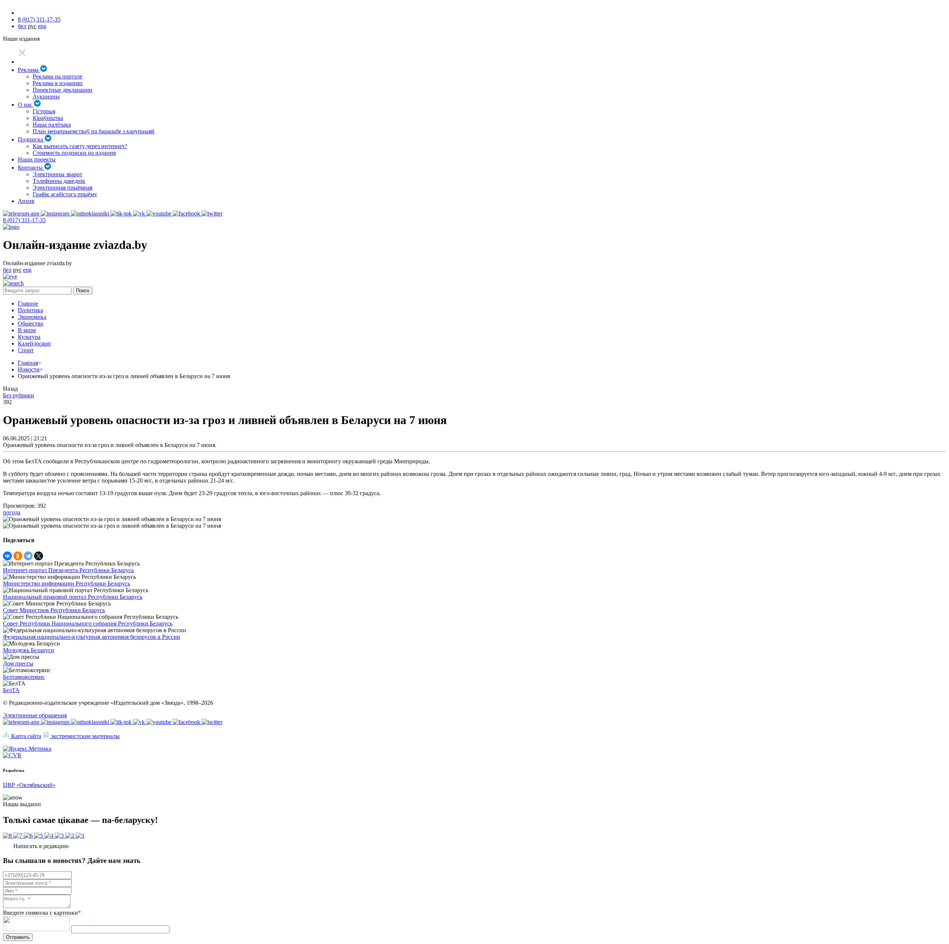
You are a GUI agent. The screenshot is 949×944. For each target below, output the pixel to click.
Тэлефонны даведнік (59, 181)
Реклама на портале (57, 76)
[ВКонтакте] (7, 555)
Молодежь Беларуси (28, 650)
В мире (27, 330)
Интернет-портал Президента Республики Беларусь (68, 570)
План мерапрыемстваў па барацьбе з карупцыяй (94, 131)
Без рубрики (18, 395)
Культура (29, 337)
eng (42, 26)
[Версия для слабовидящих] (10, 276)
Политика (30, 310)
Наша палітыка (52, 124)
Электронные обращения (35, 715)
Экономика (32, 317)
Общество (30, 323)
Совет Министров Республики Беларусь (54, 610)
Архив (26, 201)
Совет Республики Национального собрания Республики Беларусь (87, 623)
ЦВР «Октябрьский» (29, 785)
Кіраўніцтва (48, 118)
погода (11, 512)
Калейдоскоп (34, 343)
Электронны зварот (57, 174)
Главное (28, 303)
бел (22, 26)
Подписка (31, 139)
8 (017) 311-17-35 (39, 19)
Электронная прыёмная (62, 187)
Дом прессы (18, 663)
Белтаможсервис (24, 677)
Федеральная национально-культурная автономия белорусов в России (91, 637)
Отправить (18, 937)
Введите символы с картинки (42, 913)
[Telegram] (28, 555)
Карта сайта (25, 736)
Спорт (26, 350)
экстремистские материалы (84, 736)
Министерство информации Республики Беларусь (66, 583)
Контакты (31, 167)
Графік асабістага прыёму (65, 194)
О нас (26, 104)
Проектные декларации (62, 90)
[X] (38, 555)
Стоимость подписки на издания (74, 153)
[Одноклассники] (17, 555)
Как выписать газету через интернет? (80, 146)
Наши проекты (37, 159)
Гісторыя (44, 111)
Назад (10, 389)
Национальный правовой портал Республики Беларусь (72, 597)
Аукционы (46, 96)
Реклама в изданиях (58, 83)
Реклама (29, 70)
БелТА (11, 690)
